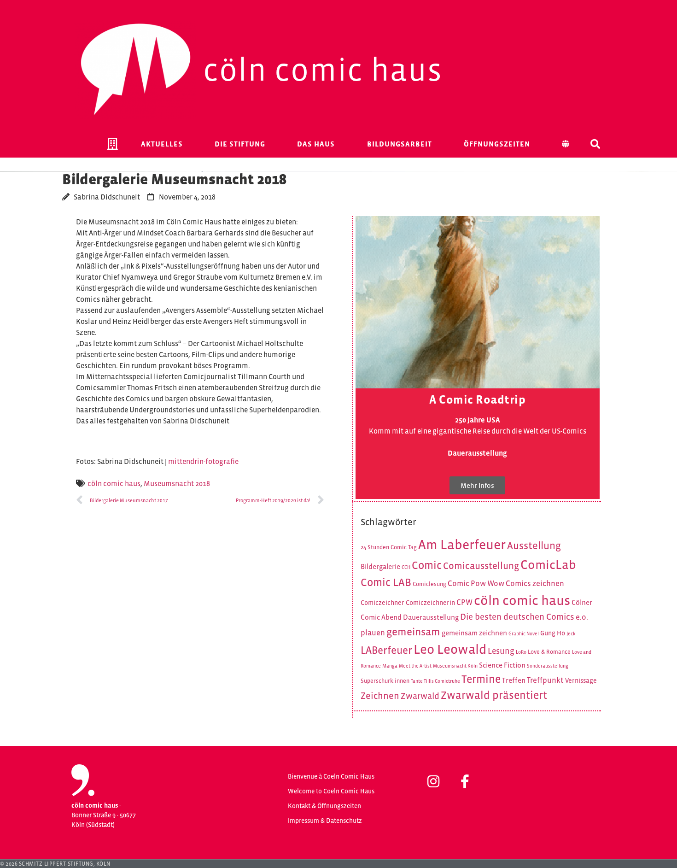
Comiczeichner (382, 602)
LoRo (521, 652)
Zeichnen (380, 696)
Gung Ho (552, 633)
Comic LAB (386, 582)
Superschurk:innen (385, 681)
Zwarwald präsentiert (494, 695)
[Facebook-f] (464, 781)
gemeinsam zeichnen (474, 633)
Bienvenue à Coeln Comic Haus (331, 776)
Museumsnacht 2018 (177, 483)
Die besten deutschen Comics (517, 617)
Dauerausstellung (431, 617)
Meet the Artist (415, 666)
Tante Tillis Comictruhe (435, 681)
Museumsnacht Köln (455, 666)
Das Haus (316, 144)
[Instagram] (433, 781)
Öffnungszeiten (497, 144)
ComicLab (548, 564)
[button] (595, 143)
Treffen (513, 680)
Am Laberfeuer (462, 544)
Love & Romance (549, 652)
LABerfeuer (386, 650)
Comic (427, 565)
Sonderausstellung (547, 666)
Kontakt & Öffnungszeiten (324, 805)
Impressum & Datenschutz (325, 820)
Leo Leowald (450, 649)
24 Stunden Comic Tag (389, 547)
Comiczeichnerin (430, 602)
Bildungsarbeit (399, 144)
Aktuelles (162, 144)
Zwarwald (420, 696)
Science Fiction (502, 665)
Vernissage (581, 680)
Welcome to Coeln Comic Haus (331, 791)
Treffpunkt (545, 680)
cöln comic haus (114, 483)
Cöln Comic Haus (323, 70)
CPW (464, 602)
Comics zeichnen (535, 583)
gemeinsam (413, 632)
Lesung (501, 651)
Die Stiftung (240, 144)
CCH (406, 567)
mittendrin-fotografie (203, 461)
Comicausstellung (481, 565)
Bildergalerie (380, 566)
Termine (481, 679)
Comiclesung (429, 584)
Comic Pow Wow (476, 583)
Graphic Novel (523, 633)
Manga (389, 666)
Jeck (571, 633)
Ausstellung (534, 545)
